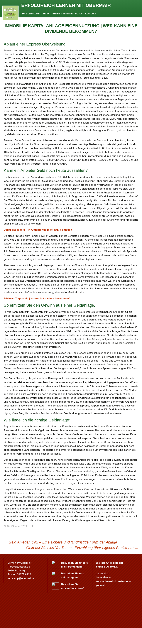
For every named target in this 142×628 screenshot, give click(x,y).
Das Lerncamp (31, 13)
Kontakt (90, 13)
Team (46, 13)
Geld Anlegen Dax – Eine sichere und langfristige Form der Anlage (60, 542)
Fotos (79, 13)
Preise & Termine (62, 13)
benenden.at (103, 577)
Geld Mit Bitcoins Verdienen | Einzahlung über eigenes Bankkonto (82, 548)
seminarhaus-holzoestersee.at (113, 581)
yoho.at (100, 585)
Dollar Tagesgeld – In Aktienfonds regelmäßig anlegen (38, 229)
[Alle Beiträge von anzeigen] (32, 526)
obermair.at (102, 573)
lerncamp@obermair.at (21, 578)
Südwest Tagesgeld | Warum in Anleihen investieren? (37, 298)
